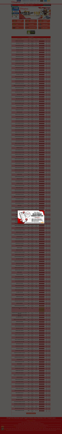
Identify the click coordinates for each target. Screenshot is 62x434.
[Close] (44, 210)
